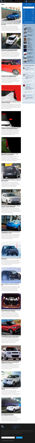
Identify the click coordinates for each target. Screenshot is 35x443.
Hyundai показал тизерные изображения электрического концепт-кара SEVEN (29, 46)
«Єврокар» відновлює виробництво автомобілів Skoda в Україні (30, 39)
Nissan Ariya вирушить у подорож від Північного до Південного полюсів (30, 28)
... (28, 82)
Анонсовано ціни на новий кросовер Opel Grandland (30, 35)
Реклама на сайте (16, 427)
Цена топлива (28, 4)
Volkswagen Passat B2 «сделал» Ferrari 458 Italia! (29, 98)
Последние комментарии (28, 65)
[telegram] (9, 440)
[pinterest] (7, 440)
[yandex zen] (11, 440)
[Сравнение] (29, 1)
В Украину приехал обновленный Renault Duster (30, 53)
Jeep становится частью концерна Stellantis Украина (30, 50)
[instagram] (4, 440)
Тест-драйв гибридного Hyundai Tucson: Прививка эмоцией (30, 57)
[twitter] (5, 440)
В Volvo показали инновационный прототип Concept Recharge (30, 61)
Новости (25, 25)
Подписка (19, 437)
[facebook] (2, 440)
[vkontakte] (13, 440)
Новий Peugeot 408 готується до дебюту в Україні (30, 32)
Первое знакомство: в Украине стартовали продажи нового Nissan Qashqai (30, 43)
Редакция (14, 428)
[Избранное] (31, 1)
